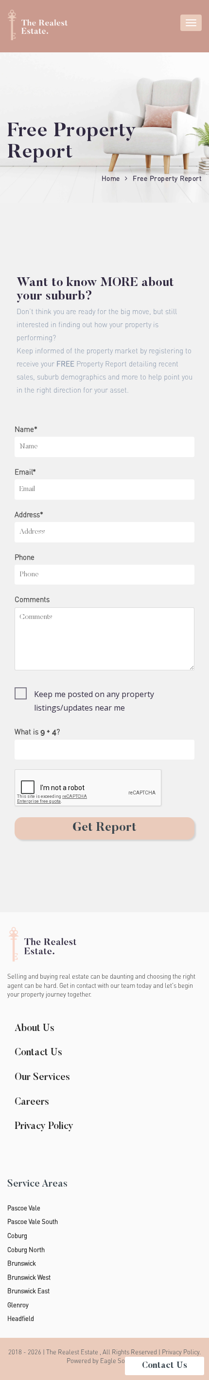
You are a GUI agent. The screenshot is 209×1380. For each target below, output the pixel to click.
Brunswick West (29, 1277)
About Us (34, 1028)
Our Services (42, 1077)
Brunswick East (28, 1291)
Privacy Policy (44, 1126)
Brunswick (21, 1263)
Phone (25, 557)
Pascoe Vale (23, 1208)
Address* (29, 514)
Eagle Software (121, 1360)
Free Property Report (167, 178)
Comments (32, 599)
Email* (25, 471)
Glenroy (18, 1305)
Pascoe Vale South (32, 1221)
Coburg (17, 1235)
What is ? (37, 731)
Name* (26, 429)
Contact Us (38, 1053)
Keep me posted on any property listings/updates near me (94, 701)
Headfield (20, 1318)
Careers (32, 1102)
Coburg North (26, 1249)
